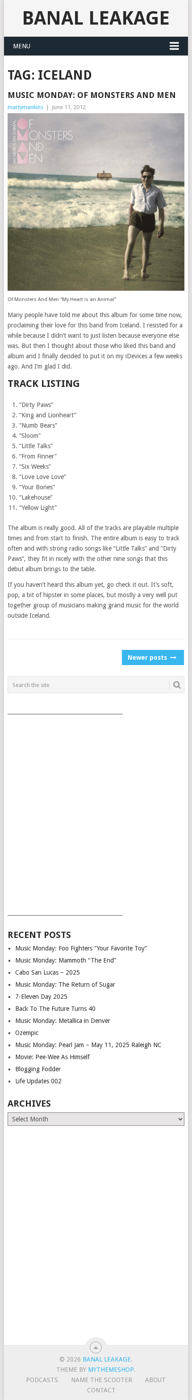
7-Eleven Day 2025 (41, 996)
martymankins (25, 107)
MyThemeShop (111, 1369)
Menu (21, 46)
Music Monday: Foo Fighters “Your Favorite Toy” (81, 948)
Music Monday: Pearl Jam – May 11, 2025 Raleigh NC (88, 1044)
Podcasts (42, 1379)
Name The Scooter (101, 1379)
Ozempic (26, 1032)
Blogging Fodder (38, 1069)
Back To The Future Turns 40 (55, 1008)
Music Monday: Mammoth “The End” (65, 960)
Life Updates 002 (38, 1081)
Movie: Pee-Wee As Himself (52, 1057)
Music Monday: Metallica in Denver (62, 1020)
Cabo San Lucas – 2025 (47, 972)
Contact (101, 1390)
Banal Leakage (96, 18)
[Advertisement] (96, 812)
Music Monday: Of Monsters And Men (92, 95)
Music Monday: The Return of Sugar (65, 984)
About (155, 1379)
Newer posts (148, 657)
